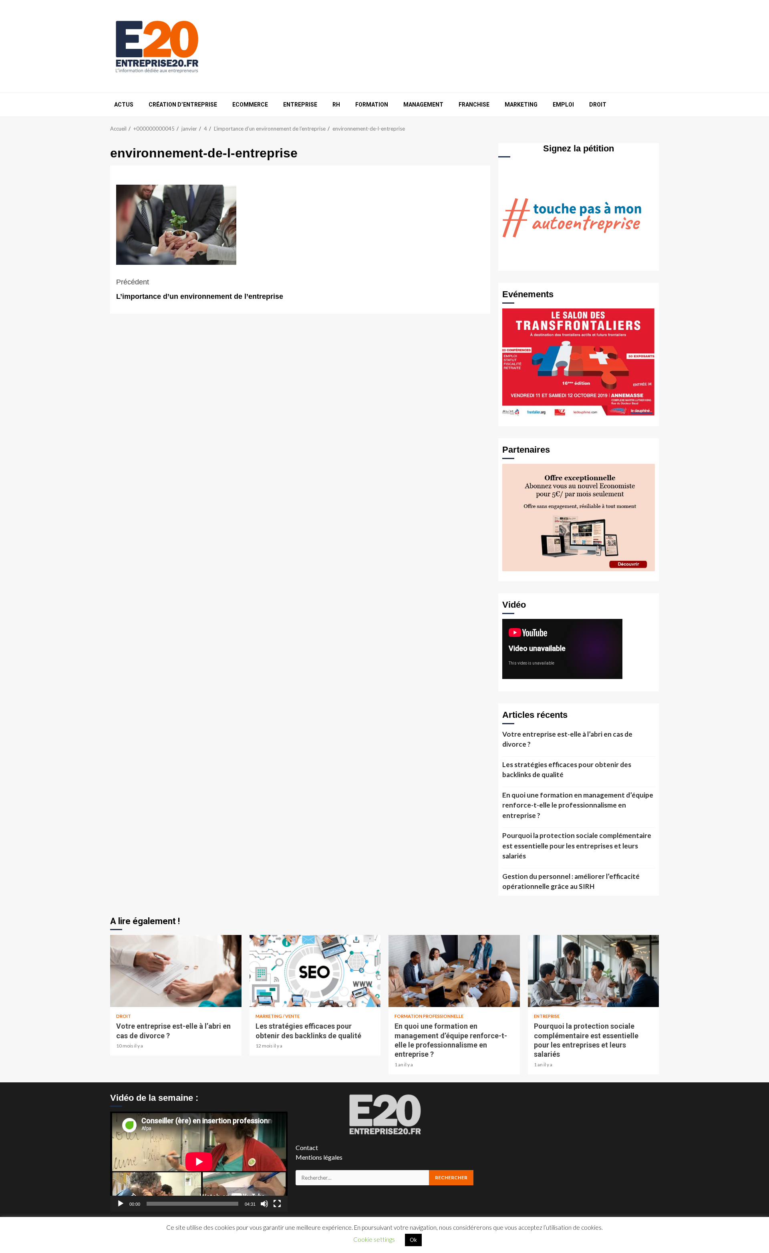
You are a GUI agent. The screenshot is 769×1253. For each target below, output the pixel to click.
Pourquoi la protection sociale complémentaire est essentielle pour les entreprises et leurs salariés (576, 845)
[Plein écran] (277, 1204)
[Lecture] (121, 1204)
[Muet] (264, 1204)
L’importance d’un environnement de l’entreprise (199, 289)
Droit (597, 104)
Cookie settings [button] (374, 1239)
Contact (307, 1147)
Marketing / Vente (278, 1016)
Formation (371, 104)
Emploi (563, 104)
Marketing (521, 104)
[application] (199, 1161)
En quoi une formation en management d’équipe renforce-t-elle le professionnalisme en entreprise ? (577, 805)
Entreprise (300, 104)
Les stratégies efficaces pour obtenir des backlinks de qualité (566, 769)
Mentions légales (319, 1157)
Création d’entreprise (183, 104)
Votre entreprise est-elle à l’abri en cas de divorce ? (567, 739)
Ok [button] (413, 1240)
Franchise (474, 104)
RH (336, 104)
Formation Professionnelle (429, 1016)
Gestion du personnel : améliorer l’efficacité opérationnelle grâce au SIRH (571, 881)
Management (423, 104)
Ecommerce (250, 104)
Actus (123, 104)
